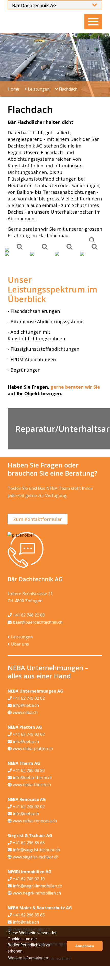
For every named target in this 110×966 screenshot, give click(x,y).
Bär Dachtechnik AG (34, 5)
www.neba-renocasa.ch (34, 821)
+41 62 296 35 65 (28, 842)
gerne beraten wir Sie (75, 387)
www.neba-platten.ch (32, 748)
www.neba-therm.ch (31, 784)
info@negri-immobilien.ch (37, 886)
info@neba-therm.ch (32, 777)
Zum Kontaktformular (37, 519)
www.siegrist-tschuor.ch (35, 857)
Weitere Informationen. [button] (28, 958)
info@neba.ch (25, 705)
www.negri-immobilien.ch (36, 893)
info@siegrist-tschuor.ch (36, 850)
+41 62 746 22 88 (28, 615)
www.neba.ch (25, 712)
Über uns (20, 644)
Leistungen (38, 89)
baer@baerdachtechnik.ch (37, 622)
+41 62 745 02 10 (28, 879)
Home (13, 89)
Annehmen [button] (84, 946)
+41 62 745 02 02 (28, 698)
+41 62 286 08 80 (28, 770)
